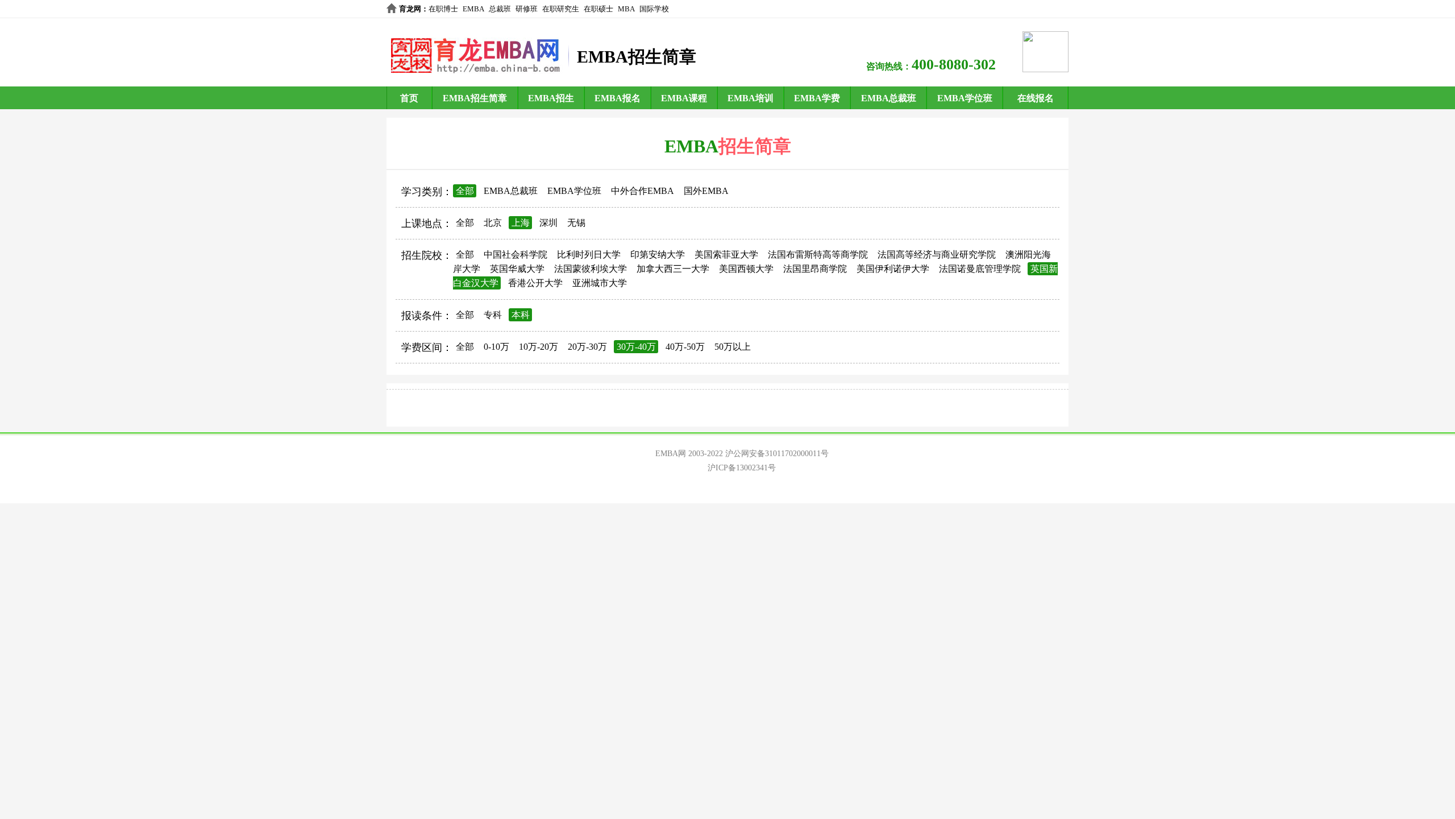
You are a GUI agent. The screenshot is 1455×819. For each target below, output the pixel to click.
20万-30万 (587, 346)
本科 (521, 315)
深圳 (548, 223)
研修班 (527, 9)
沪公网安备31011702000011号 (777, 453)
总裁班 (500, 9)
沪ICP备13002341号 (742, 468)
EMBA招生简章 (475, 98)
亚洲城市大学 (599, 283)
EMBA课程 (684, 98)
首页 (409, 98)
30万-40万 (636, 346)
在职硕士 (598, 9)
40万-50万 (685, 346)
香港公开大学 (535, 283)
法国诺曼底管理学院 (980, 269)
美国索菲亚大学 (726, 254)
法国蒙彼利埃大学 (590, 269)
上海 (521, 223)
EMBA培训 (751, 98)
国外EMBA (706, 191)
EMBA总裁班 (888, 98)
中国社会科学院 (515, 254)
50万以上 (732, 346)
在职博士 (443, 9)
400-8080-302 (954, 64)
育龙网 (410, 9)
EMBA (473, 9)
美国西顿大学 (746, 269)
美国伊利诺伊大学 (893, 269)
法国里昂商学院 (815, 269)
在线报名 (1035, 98)
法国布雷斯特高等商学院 (818, 254)
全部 (465, 191)
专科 (493, 315)
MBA (626, 9)
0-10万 (496, 346)
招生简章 (754, 146)
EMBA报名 (618, 98)
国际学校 (654, 9)
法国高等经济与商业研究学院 (937, 254)
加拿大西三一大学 (673, 269)
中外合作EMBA (642, 191)
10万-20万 (538, 346)
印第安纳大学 (657, 254)
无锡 (576, 223)
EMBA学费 (817, 98)
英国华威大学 (517, 269)
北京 (493, 223)
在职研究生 (560, 9)
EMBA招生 (551, 98)
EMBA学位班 (964, 98)
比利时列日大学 (589, 254)
